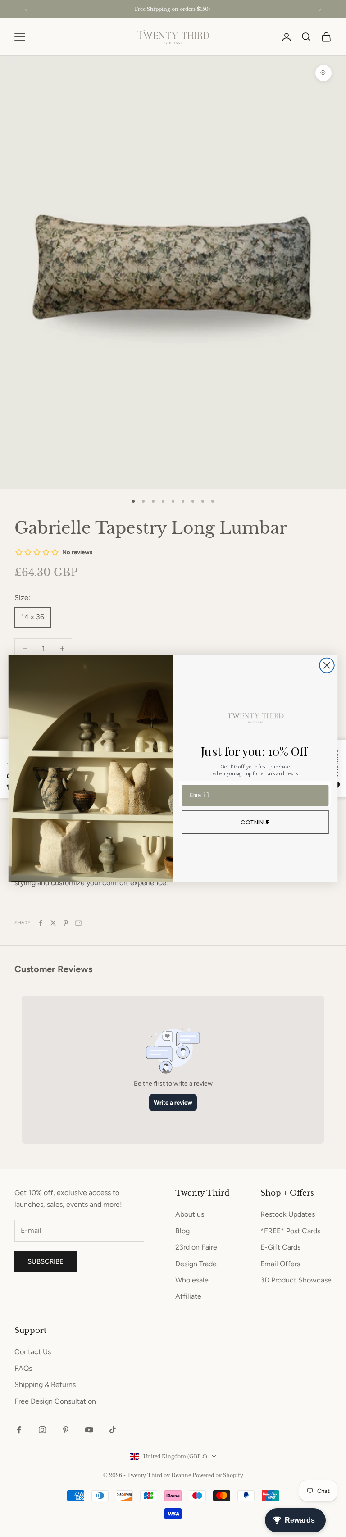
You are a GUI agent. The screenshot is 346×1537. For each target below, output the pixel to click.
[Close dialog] (326, 665)
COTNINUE (255, 822)
